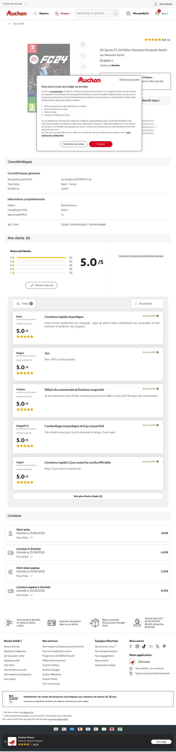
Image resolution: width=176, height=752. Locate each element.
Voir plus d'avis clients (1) (88, 496)
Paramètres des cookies (73, 144)
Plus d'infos (22, 537)
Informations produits (15, 669)
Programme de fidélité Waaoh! (58, 655)
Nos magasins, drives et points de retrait (63, 646)
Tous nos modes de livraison (57, 651)
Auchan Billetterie (51, 674)
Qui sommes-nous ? (105, 646)
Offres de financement (54, 660)
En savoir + (106, 60)
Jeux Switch (18, 24)
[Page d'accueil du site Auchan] (17, 13)
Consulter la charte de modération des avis (141, 255)
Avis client (9, 665)
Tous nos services (51, 683)
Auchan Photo (49, 679)
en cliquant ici (27, 712)
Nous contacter (12, 646)
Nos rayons (10, 679)
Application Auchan (105, 665)
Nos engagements (104, 655)
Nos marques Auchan (106, 651)
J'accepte (101, 144)
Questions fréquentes (15, 651)
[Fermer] (5, 741)
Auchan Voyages (51, 669)
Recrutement (101, 660)
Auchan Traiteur (50, 665)
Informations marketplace (17, 674)
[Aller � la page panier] (161, 13)
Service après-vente (14, 655)
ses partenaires (56, 91)
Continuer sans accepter (129, 79)
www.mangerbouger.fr (58, 719)
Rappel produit (12, 660)
